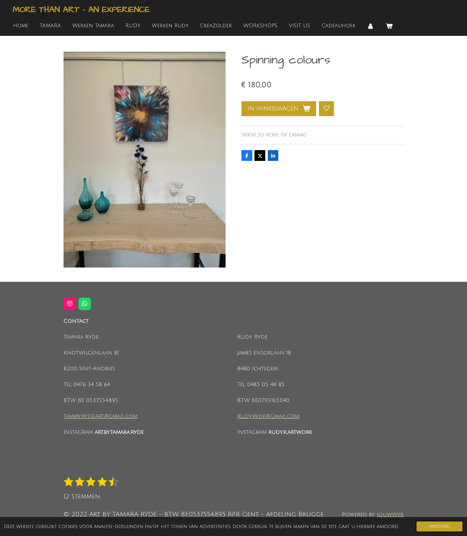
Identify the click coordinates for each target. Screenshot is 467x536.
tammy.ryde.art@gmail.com (101, 416)
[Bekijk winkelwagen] (388, 26)
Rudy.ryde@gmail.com (268, 416)
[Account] (370, 26)
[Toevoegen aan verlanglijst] (326, 108)
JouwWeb (390, 515)
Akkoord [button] (439, 526)
